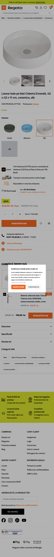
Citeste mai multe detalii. (18, 282)
